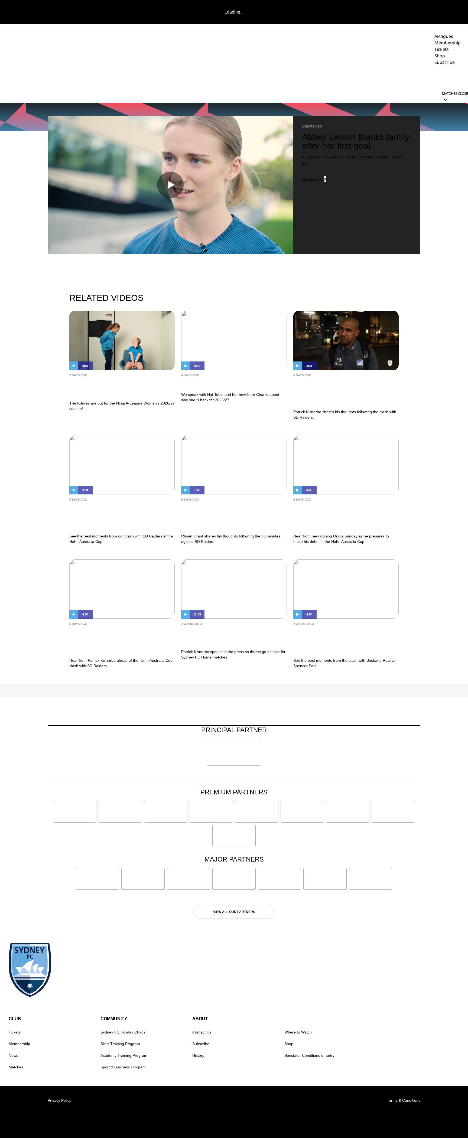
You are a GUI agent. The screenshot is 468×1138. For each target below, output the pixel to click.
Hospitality (344, 77)
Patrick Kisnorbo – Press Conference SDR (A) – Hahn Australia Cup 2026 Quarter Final (118, 640)
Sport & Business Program (123, 1067)
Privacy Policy (59, 1100)
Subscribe (200, 1044)
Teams (311, 77)
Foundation (446, 77)
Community (376, 77)
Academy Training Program (123, 1055)
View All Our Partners (234, 912)
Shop (288, 1044)
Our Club (411, 77)
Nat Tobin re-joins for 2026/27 (225, 383)
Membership (19, 1044)
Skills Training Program (120, 1044)
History (198, 1055)
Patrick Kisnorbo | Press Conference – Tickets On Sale (226, 636)
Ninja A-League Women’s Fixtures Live (120, 388)
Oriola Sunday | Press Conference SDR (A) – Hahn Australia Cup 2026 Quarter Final (344, 516)
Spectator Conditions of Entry (309, 1055)
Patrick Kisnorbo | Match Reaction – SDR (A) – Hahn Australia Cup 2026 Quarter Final (345, 392)
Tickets (15, 1032)
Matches (16, 1067)
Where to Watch (298, 1032)
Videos (291, 77)
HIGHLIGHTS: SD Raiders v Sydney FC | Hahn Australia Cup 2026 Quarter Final (118, 516)
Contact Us (201, 1032)
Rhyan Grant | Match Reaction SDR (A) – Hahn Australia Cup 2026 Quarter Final (226, 516)
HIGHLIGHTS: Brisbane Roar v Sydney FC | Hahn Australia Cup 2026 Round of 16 (342, 640)
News (270, 77)
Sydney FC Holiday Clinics (122, 1032)
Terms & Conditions (403, 1100)
